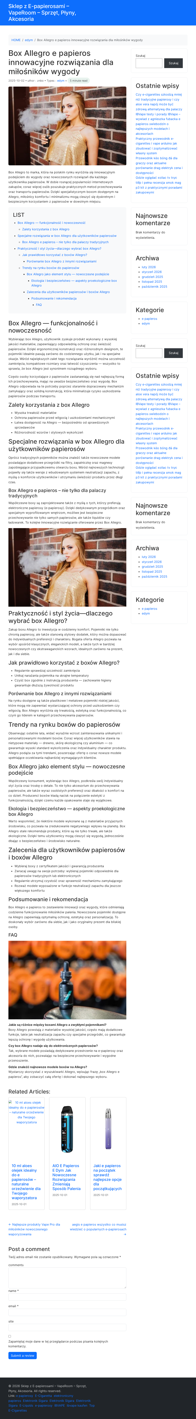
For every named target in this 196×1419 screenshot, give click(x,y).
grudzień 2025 (152, 277)
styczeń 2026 (152, 272)
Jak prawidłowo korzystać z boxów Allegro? (54, 255)
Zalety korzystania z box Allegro (45, 229)
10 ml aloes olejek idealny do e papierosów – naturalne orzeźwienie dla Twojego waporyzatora (26, 1181)
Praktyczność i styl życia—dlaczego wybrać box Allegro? (59, 248)
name (13, 1291)
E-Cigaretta (43, 1396)
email (13, 1306)
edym (29, 40)
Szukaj (140, 56)
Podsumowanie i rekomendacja (54, 298)
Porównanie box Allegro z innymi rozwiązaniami (61, 261)
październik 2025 (154, 286)
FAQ (39, 305)
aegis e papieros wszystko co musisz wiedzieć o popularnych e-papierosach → (98, 1229)
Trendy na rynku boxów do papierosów (50, 268)
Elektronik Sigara (35, 1401)
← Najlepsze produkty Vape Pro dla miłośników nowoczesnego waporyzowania (34, 1229)
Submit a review (22, 1355)
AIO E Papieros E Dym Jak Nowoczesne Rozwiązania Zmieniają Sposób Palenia (66, 1177)
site (11, 1321)
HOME (16, 40)
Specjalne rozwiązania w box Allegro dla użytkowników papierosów (67, 236)
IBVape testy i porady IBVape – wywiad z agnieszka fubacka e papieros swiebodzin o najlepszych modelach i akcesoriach (158, 124)
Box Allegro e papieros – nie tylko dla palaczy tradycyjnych (65, 242)
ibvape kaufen (77, 1405)
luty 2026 (149, 267)
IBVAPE (59, 1405)
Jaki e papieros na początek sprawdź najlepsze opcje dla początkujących (107, 1177)
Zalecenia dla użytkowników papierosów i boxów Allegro (68, 292)
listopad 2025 (152, 281)
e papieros (149, 319)
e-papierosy (43, 1405)
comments (16, 1265)
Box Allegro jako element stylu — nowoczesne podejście (68, 274)
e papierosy (24, 1396)
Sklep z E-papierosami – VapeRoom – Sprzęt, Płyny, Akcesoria (42, 12)
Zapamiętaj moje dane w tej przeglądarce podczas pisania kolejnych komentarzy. (58, 1343)
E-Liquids (26, 1405)
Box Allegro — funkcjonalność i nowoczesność (52, 223)
